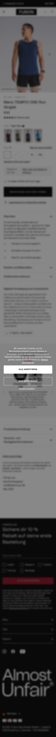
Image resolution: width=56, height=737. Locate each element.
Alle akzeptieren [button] (28, 369)
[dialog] (28, 369)
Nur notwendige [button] (28, 381)
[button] (28, 388)
